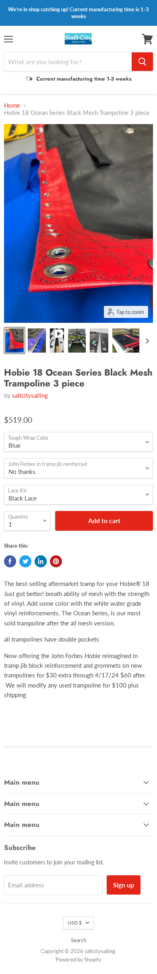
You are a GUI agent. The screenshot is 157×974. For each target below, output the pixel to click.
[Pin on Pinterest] (56, 561)
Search (78, 940)
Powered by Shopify (78, 959)
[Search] (142, 61)
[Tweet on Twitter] (25, 561)
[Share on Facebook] (10, 561)
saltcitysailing (30, 395)
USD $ (75, 923)
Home (12, 105)
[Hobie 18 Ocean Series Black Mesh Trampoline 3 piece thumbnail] (14, 340)
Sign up (123, 885)
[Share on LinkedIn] (41, 561)
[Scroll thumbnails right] (145, 341)
